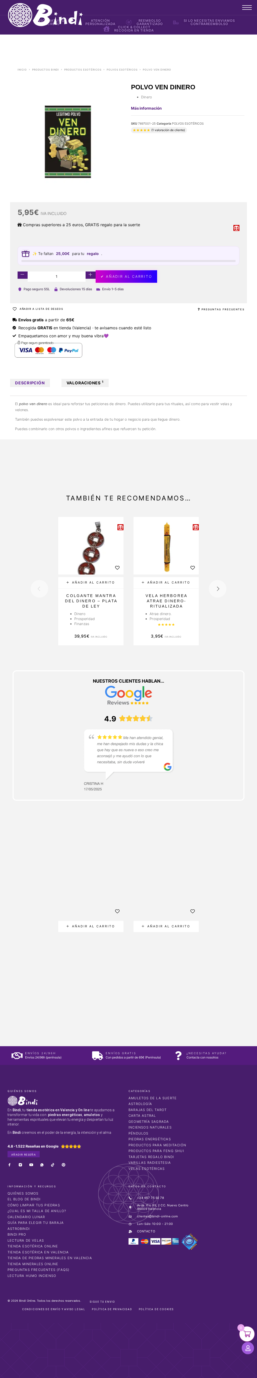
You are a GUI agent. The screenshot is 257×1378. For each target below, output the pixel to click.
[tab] (30, 383)
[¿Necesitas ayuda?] (178, 1055)
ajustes (169, 1372)
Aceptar (198, 1370)
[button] (90, 582)
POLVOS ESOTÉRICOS (122, 69)
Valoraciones (85, 382)
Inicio (22, 69)
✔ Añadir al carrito (126, 276)
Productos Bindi (45, 69)
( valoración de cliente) (168, 130)
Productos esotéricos (82, 69)
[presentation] (39, 589)
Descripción (30, 382)
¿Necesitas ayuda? (206, 1053)
